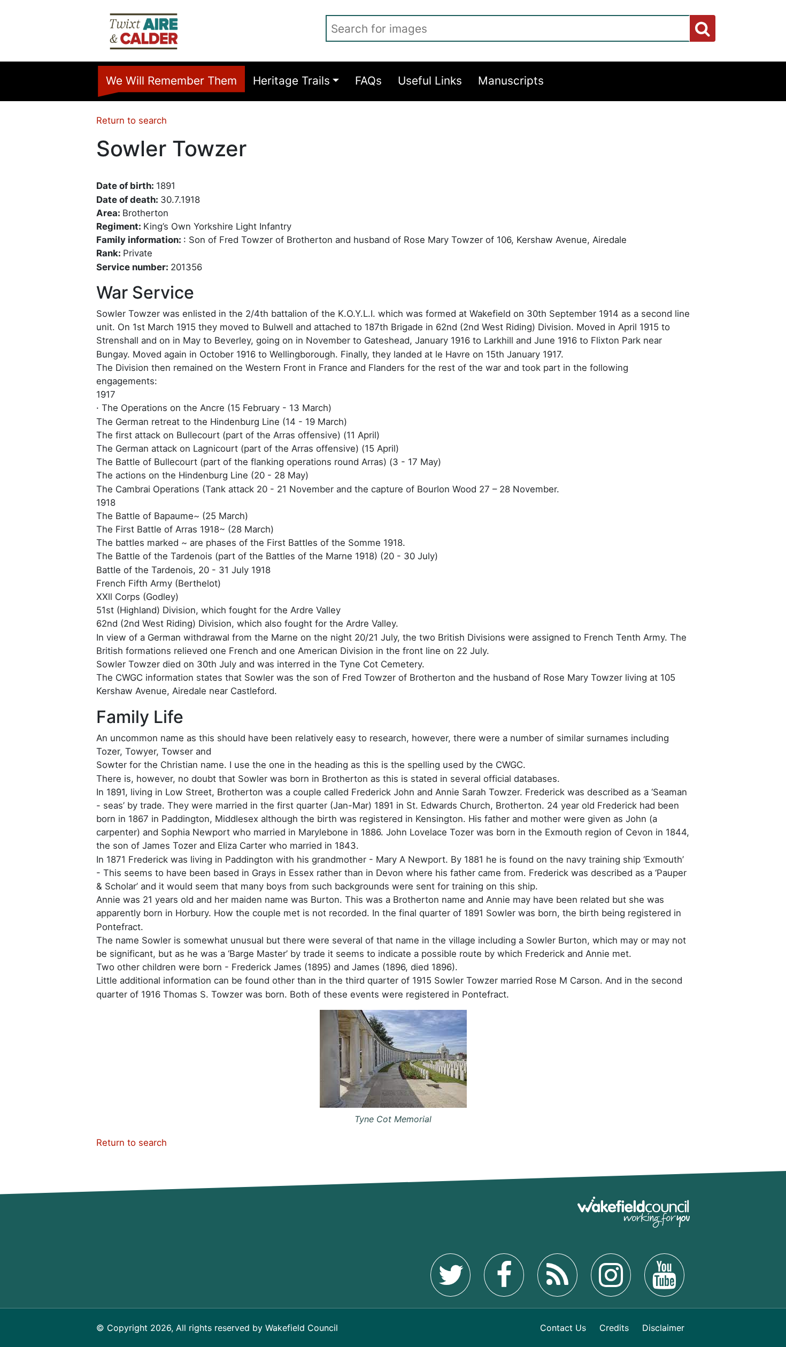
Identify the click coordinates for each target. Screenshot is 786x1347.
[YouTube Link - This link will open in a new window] (664, 1274)
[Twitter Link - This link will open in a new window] (450, 1274)
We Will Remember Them (171, 80)
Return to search (131, 120)
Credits (614, 1327)
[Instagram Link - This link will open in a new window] (611, 1274)
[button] (702, 28)
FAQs (368, 80)
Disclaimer (663, 1327)
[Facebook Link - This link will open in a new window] (504, 1274)
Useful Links (430, 80)
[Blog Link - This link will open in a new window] (557, 1274)
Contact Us (563, 1327)
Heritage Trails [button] (291, 80)
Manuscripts (511, 80)
